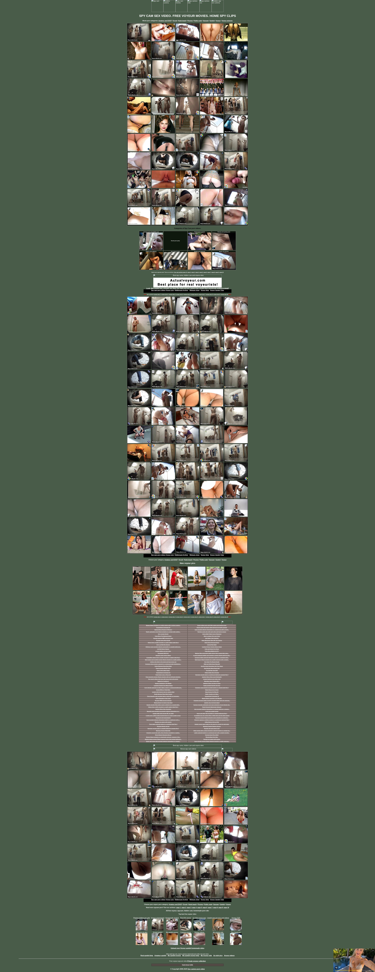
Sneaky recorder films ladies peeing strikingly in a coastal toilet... (163, 704)
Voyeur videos (229, 955)
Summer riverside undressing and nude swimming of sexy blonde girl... (211, 704)
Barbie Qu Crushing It (163, 681)
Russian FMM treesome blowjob (163, 700)
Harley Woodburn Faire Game (163, 698)
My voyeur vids (206, 955)
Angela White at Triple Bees (163, 689)
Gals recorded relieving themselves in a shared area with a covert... (212, 629)
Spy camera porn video (196, 969)
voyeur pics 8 (209, 294)
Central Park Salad (212, 644)
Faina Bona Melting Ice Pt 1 (212, 651)
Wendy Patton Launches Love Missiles (212, 698)
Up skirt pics (218, 955)
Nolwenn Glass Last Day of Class (211, 683)
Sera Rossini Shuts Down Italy (212, 668)
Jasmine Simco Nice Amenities (163, 709)
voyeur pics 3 (172, 294)
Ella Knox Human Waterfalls (163, 730)
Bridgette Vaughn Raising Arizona (212, 726)
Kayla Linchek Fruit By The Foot (212, 685)
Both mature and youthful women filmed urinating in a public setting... (163, 659)
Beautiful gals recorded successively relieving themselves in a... (163, 711)
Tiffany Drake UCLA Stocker (212, 672)
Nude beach (182, 20)
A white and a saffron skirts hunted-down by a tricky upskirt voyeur (163, 715)
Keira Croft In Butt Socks (163, 670)
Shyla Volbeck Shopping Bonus (163, 735)
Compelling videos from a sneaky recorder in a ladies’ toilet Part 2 (163, 657)
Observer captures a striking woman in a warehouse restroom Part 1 (211, 720)
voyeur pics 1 (157, 294)
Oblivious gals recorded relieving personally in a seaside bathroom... (163, 646)
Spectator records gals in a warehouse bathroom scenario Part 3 (211, 674)
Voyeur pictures (227, 20)
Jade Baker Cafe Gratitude (212, 638)
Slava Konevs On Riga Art (211, 692)
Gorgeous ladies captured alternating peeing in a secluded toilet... (212, 657)
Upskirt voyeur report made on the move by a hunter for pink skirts (212, 724)
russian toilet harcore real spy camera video (163, 692)
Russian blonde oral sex (163, 726)
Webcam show (195, 290)
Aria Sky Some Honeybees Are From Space (212, 666)
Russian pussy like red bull (163, 640)
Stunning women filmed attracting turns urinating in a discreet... (211, 717)
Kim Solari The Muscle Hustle (211, 662)
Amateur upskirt (160, 955)
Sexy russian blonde (163, 634)
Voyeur (218, 20)
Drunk (175, 20)
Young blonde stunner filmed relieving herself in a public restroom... (211, 741)
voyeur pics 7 (201, 294)
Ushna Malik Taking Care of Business (211, 634)
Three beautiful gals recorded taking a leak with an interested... (163, 696)
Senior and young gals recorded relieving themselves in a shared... (163, 741)
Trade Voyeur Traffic (187, 965)
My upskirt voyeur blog (190, 955)
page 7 (209, 272)
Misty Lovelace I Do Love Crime (212, 636)
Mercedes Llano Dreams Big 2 (211, 681)
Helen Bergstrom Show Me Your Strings (212, 640)
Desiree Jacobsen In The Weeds (163, 683)
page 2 (189, 272)
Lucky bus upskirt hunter (211, 711)
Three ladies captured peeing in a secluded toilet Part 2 (163, 724)
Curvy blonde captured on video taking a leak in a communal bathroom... (163, 687)
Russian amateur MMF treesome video (163, 638)
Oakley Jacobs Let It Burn (211, 694)
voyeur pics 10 (224, 294)
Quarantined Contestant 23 (163, 672)
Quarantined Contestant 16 (212, 696)
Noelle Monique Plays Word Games (163, 694)
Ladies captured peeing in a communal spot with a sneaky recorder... (211, 732)
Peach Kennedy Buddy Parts (163, 668)
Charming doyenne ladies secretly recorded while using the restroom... (212, 700)
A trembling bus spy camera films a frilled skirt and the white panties (211, 715)
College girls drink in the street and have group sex (163, 662)
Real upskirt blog (147, 955)
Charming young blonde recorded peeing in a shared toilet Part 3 (212, 687)
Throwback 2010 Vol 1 (163, 653)
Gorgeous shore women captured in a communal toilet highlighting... (163, 664)
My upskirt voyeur (174, 955)
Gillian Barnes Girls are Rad (212, 722)
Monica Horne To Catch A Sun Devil (163, 702)
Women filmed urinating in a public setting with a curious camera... (163, 625)
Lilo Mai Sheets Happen (163, 649)
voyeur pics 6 (194, 294)
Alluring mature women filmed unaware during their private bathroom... (163, 739)
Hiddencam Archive (181, 290)
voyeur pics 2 (164, 294)
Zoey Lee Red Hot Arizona (163, 644)
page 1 (178, 907)
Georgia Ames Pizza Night (212, 735)
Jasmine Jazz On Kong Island (212, 702)
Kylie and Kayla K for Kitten (212, 649)
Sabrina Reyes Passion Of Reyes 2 (163, 629)
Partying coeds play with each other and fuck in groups (212, 631)
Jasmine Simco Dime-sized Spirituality (212, 677)
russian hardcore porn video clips (212, 679)
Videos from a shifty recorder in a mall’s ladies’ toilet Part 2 (163, 707)
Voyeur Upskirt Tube (217, 290)
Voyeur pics (170, 290)
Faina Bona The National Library (163, 636)
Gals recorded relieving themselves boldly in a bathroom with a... (163, 720)
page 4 (197, 272)
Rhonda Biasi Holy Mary (212, 737)
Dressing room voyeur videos (163, 655)
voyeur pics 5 (187, 294)
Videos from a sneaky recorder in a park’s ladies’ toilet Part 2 (163, 642)
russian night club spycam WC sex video (163, 713)
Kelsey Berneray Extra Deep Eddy (163, 666)
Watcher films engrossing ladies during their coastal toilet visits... (212, 653)
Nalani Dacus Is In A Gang (212, 689)
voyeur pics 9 (216, 294)
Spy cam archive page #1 (180, 272)
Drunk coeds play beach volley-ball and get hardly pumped (212, 627)
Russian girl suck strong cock (212, 728)
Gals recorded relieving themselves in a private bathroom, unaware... (211, 709)
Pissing (190, 20)
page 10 (222, 272)
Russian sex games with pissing (163, 722)
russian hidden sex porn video (163, 651)
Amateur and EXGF (165, 20)
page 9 (217, 272)
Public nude (198, 20)
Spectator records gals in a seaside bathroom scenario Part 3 (163, 728)
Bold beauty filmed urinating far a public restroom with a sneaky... (212, 659)
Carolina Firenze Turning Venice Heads (212, 646)
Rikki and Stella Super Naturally (212, 664)
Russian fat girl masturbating (163, 717)
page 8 (213, 272)
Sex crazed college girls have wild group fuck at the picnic (163, 679)
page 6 (205, 272)
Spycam (205, 20)
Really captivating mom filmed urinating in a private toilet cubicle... (163, 631)
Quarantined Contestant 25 (163, 627)
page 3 (193, 272)
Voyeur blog (205, 290)
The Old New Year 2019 (212, 670)
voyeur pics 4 (179, 294)
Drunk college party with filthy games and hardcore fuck (211, 625)
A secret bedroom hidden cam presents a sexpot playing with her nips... (211, 655)
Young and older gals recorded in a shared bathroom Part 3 (212, 713)
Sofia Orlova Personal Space (212, 642)
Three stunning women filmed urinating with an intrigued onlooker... (163, 677)
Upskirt (212, 20)
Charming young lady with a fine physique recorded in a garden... (163, 732)
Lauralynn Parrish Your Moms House (163, 685)
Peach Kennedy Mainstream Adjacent (211, 707)
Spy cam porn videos (158, 290)
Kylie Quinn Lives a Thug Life (163, 674)
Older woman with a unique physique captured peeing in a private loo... (211, 730)
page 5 (201, 272)
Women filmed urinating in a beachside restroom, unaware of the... (163, 737)
